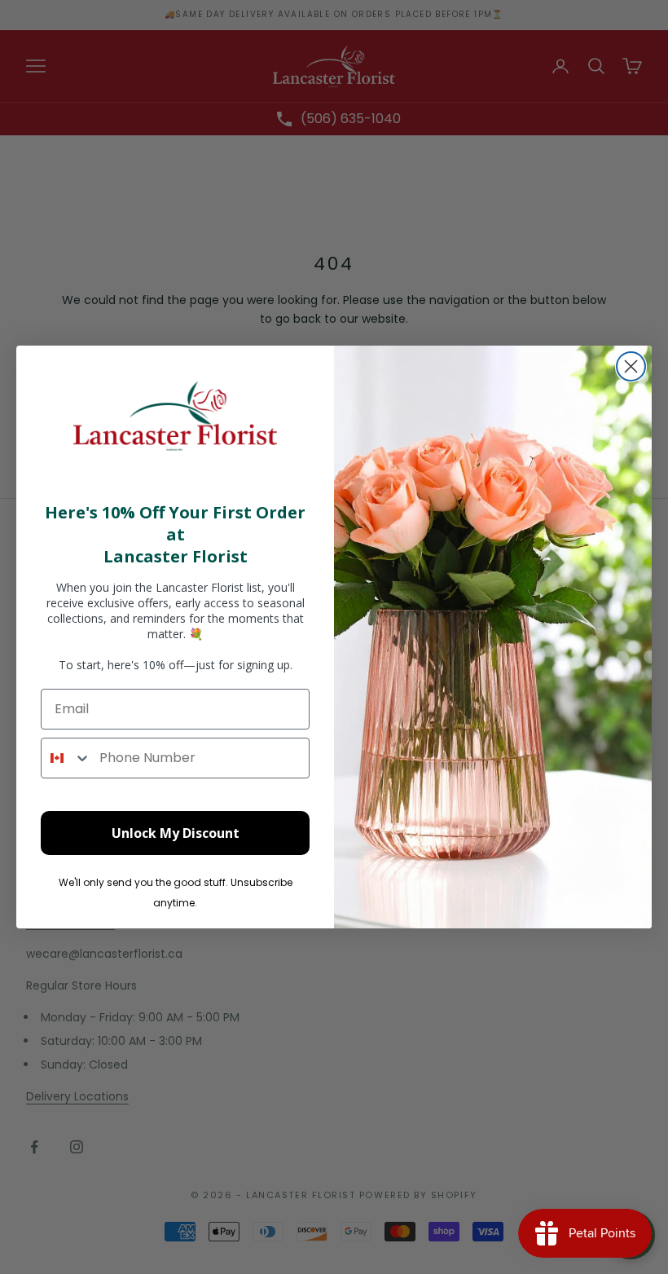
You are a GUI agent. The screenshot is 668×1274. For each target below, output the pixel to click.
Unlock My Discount (176, 833)
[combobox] (66, 758)
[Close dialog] (631, 366)
